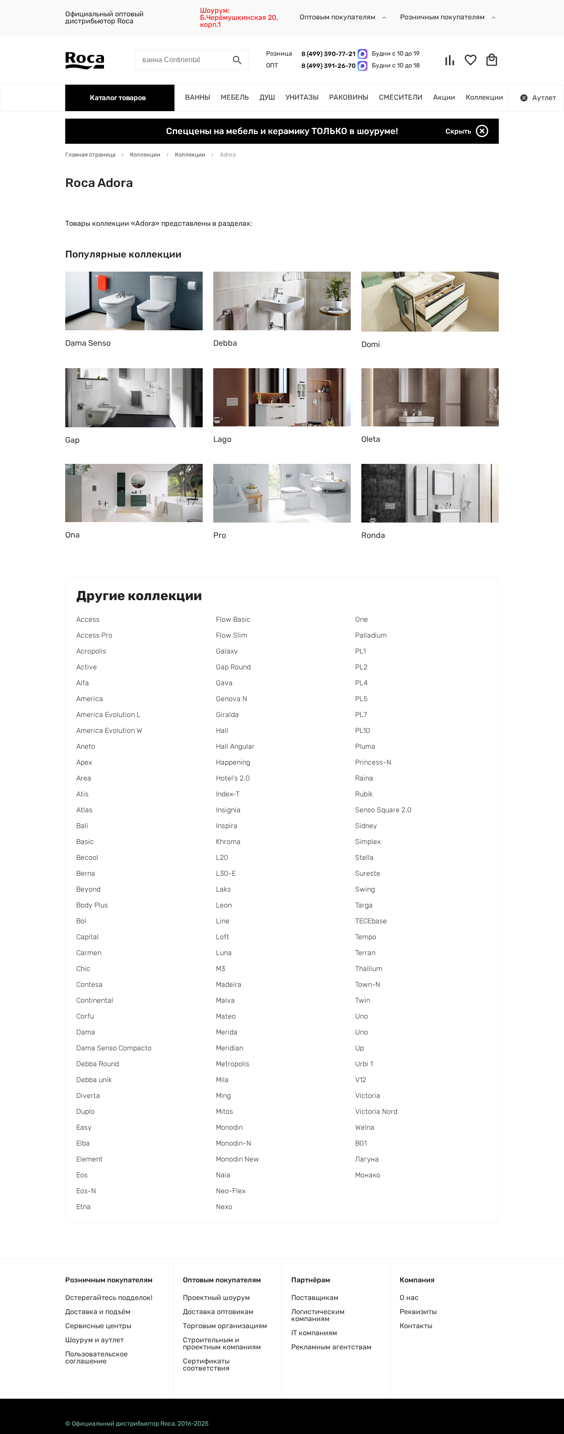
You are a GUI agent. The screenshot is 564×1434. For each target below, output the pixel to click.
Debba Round (97, 1064)
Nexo (224, 1206)
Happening (233, 762)
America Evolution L (108, 714)
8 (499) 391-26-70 (327, 66)
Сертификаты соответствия (206, 1364)
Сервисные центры (98, 1326)
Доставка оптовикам (218, 1311)
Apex (84, 762)
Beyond (88, 889)
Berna (85, 873)
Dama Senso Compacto (114, 1048)
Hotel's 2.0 (233, 778)
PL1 (360, 651)
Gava (224, 683)
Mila (222, 1080)
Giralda (227, 714)
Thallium (368, 968)
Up (359, 1048)
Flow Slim (231, 635)
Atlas (84, 810)
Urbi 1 (364, 1064)
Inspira (226, 826)
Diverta (88, 1095)
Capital (87, 937)
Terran (365, 953)
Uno (361, 1016)
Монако (367, 1175)
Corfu (85, 1016)
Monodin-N (233, 1143)
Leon (224, 905)
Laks (223, 889)
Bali (82, 826)
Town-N (367, 984)
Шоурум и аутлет (94, 1340)
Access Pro (94, 635)
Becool (87, 857)
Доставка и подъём (97, 1311)
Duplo (85, 1111)
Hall (222, 730)
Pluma (365, 746)
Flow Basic (233, 619)
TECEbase (371, 921)
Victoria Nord (376, 1111)
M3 (220, 968)
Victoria (367, 1095)
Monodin (229, 1127)
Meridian (229, 1048)
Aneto (85, 746)
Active (86, 667)
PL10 (362, 730)
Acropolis (91, 651)
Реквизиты (418, 1311)
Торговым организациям (225, 1326)
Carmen (88, 953)
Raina (364, 778)
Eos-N (86, 1191)
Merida (226, 1032)
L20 (222, 857)
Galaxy (227, 651)
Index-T (228, 794)
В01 (361, 1143)
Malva (225, 1000)
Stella (364, 857)
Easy (84, 1127)
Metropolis (232, 1064)
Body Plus (92, 905)
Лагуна (367, 1159)
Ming (223, 1095)
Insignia (228, 810)
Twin (362, 1000)
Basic (85, 841)
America (89, 699)
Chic (83, 968)
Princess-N (373, 762)
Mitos (224, 1111)
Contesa (89, 984)
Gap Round (233, 667)
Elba (83, 1143)
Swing (365, 889)
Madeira (228, 984)
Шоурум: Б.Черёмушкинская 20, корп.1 (239, 17)
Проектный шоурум (216, 1297)
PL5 (361, 699)
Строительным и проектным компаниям (222, 1343)
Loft (222, 937)
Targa (364, 905)
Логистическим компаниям (318, 1315)
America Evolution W (109, 730)
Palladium (371, 635)
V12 (360, 1080)
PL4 (361, 683)
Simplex (368, 841)
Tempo (365, 937)
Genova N (231, 699)
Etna (83, 1206)
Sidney (366, 826)
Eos (82, 1175)
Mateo (226, 1016)
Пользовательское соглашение (96, 1357)
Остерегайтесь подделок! (108, 1297)
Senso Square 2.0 (383, 810)
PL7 (361, 714)
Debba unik (94, 1080)
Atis (82, 794)
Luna (224, 953)
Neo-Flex (230, 1191)
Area (83, 778)
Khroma (228, 841)
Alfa (82, 683)
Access (88, 619)
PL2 (361, 667)
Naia (223, 1175)
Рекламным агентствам (331, 1347)
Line (223, 921)
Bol (81, 921)
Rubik (364, 794)
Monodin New (237, 1159)
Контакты (416, 1326)
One (361, 619)
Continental (94, 1000)
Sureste (367, 873)
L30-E (226, 873)
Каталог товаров (117, 97)
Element (89, 1159)
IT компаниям (314, 1333)
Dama (85, 1032)
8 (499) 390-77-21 (327, 54)
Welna (365, 1127)
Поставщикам (314, 1297)
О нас (409, 1297)
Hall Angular (235, 746)
